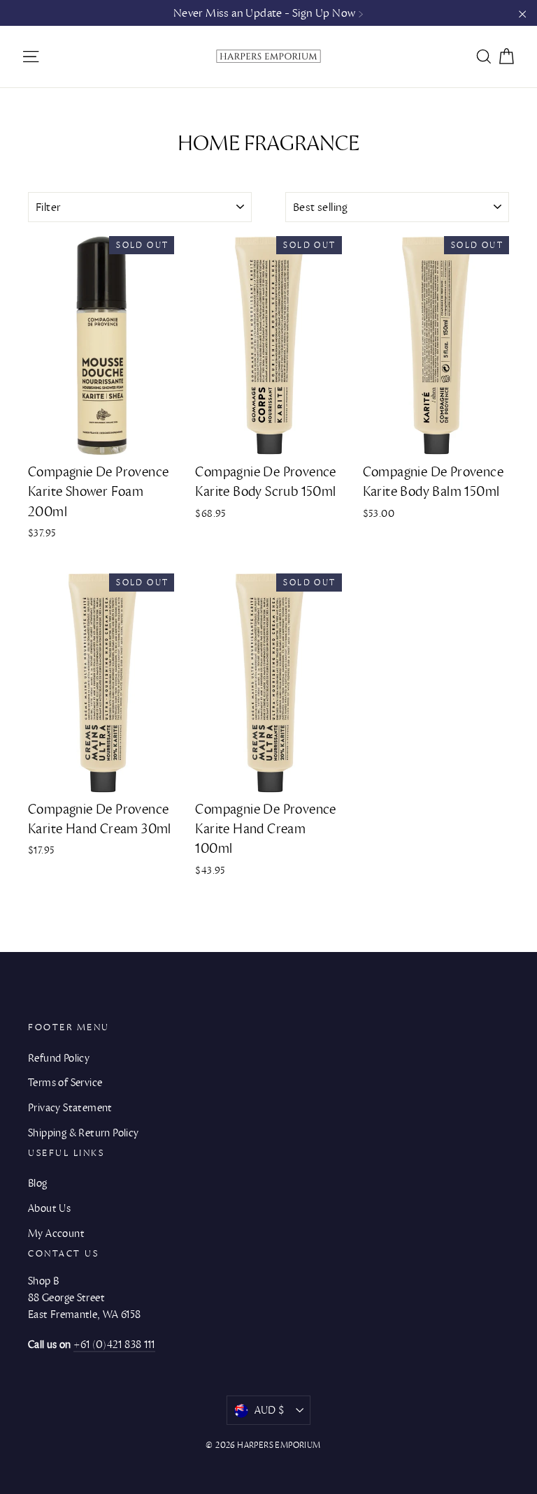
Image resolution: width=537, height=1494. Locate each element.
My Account (56, 1233)
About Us (49, 1208)
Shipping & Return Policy (83, 1133)
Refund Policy (59, 1058)
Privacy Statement (70, 1107)
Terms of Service (65, 1082)
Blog (38, 1183)
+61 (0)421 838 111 (114, 1344)
